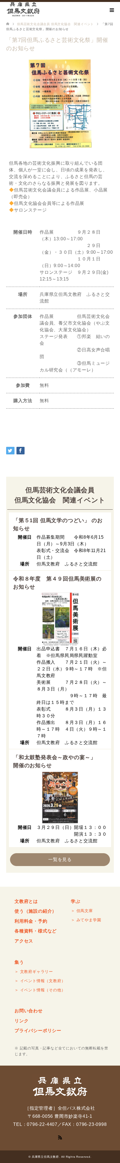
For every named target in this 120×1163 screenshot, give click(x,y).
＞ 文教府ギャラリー (34, 971)
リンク (21, 1020)
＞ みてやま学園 (86, 920)
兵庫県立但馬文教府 (45, 1156)
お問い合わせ (29, 1010)
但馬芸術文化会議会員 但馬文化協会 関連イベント (55, 24)
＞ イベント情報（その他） (40, 990)
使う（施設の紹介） (36, 911)
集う (19, 962)
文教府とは (26, 901)
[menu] (111, 10)
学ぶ (75, 901)
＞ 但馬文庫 (82, 910)
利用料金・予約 (31, 921)
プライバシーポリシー (38, 1030)
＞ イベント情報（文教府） (40, 981)
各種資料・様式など (36, 931)
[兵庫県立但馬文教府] (23, 9)
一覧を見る (60, 859)
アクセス (24, 941)
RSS (60, 1137)
